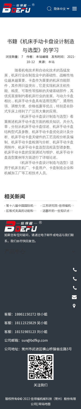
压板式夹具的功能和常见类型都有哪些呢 (22, 210)
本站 (51, 62)
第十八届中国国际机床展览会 (22, 205)
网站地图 (44, 404)
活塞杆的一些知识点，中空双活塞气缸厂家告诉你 (58, 210)
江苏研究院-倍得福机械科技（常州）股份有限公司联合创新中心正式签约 (58, 205)
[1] (23, 226)
